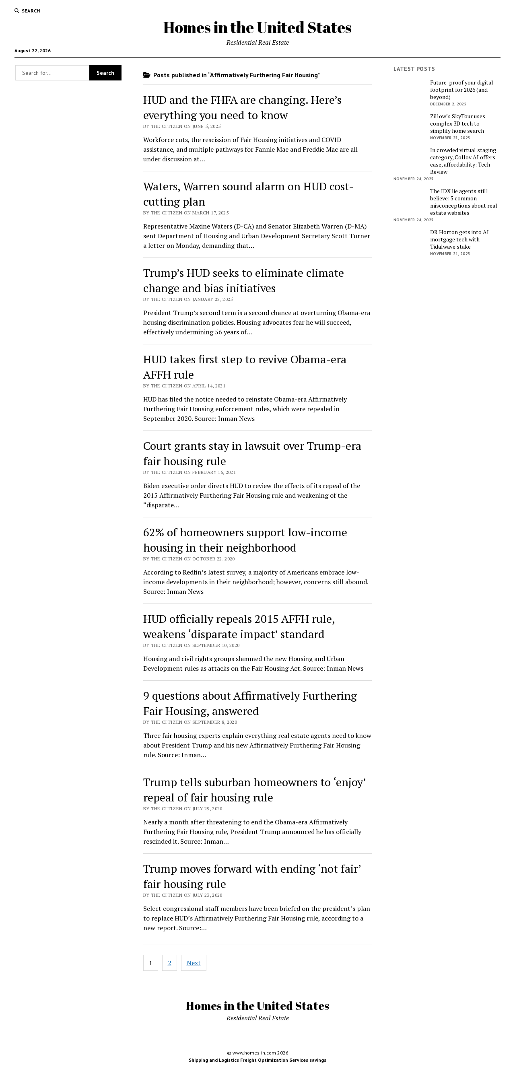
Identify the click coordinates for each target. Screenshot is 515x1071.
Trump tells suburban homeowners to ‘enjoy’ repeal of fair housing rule (254, 789)
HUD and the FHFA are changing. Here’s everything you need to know (242, 107)
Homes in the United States (257, 27)
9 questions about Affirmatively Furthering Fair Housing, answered (250, 703)
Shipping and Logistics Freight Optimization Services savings (257, 1060)
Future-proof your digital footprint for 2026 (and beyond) (461, 90)
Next (194, 962)
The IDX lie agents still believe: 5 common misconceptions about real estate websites (463, 201)
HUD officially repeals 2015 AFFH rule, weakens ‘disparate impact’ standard (239, 626)
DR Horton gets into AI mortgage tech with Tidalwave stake (459, 239)
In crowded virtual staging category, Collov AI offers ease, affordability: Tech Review (463, 160)
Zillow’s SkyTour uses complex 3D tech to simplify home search (457, 123)
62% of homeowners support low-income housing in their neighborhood (245, 540)
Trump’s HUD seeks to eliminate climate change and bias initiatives (243, 280)
